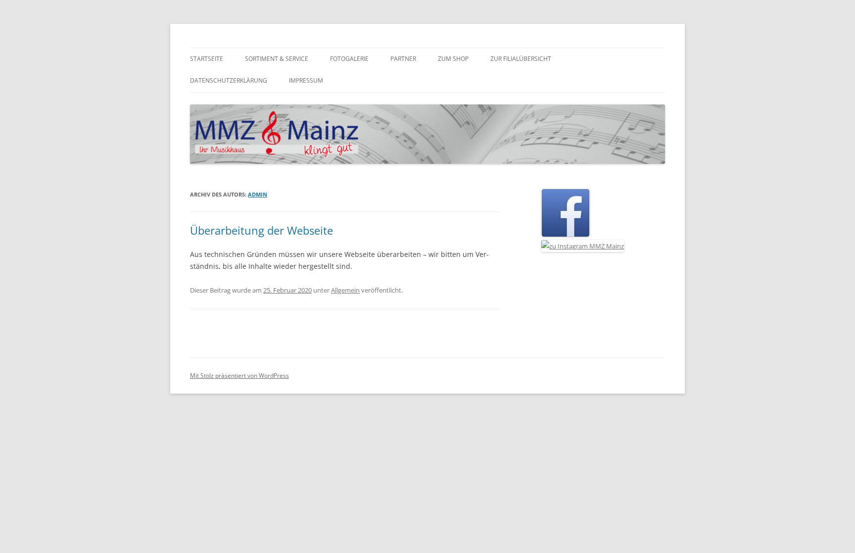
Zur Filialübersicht (520, 58)
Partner (403, 58)
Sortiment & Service (276, 58)
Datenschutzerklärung (228, 80)
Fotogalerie (349, 58)
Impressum (306, 80)
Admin (257, 194)
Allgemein (345, 290)
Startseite (206, 58)
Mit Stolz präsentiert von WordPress (239, 375)
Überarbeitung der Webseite (261, 230)
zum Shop (453, 58)
